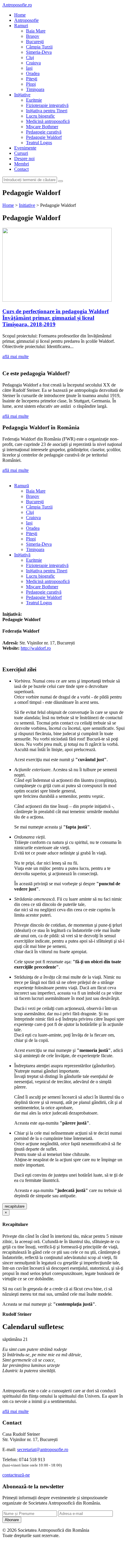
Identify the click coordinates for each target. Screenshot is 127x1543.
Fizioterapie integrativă (47, 105)
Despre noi (24, 158)
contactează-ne (16, 1474)
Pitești (31, 78)
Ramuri (21, 25)
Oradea (33, 73)
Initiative (27, 205)
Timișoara (35, 89)
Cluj (30, 57)
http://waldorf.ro (36, 648)
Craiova (33, 62)
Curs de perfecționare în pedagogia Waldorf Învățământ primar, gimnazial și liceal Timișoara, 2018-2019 (55, 317)
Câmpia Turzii (39, 46)
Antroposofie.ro (17, 4)
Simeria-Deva (39, 52)
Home (20, 14)
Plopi (31, 84)
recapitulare (15, 1206)
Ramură (21, 485)
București (35, 41)
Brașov (32, 36)
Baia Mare (35, 30)
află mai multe (15, 356)
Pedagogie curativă (43, 131)
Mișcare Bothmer (42, 126)
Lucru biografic (40, 115)
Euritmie (34, 100)
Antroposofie (26, 20)
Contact (21, 169)
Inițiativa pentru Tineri (46, 110)
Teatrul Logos (39, 142)
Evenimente (25, 147)
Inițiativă (22, 554)
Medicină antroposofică (48, 121)
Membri (21, 163)
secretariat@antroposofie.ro (42, 1449)
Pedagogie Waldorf (44, 137)
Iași (29, 68)
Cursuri (21, 153)
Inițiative (22, 94)
